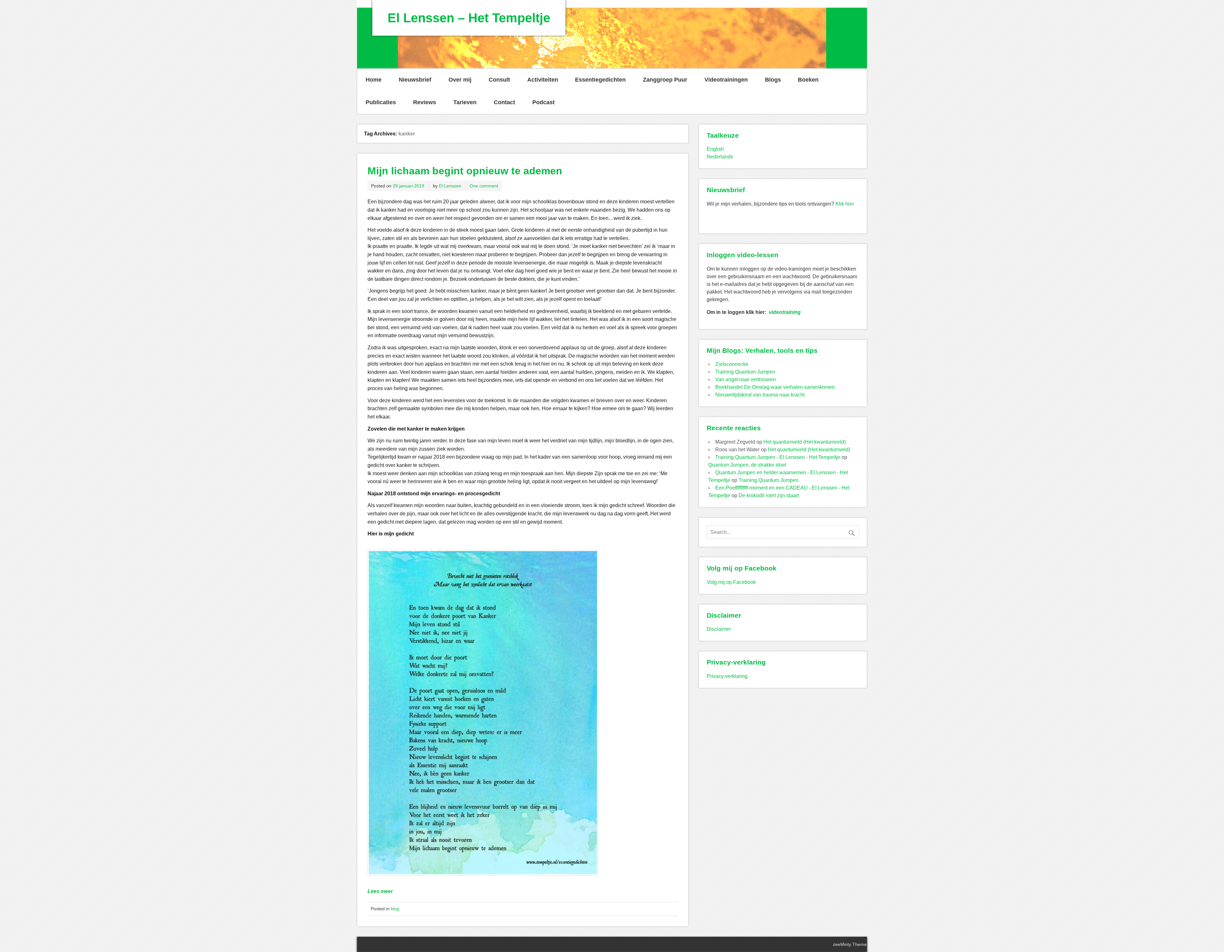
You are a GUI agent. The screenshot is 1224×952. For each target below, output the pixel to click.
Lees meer (380, 891)
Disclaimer (719, 629)
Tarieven (465, 102)
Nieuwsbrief (415, 79)
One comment (484, 185)
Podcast (543, 102)
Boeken (808, 79)
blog (395, 908)
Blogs (773, 79)
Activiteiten (542, 79)
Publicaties (381, 102)
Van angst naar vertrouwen (745, 379)
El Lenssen (450, 185)
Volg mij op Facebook (731, 582)
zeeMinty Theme (850, 944)
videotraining (785, 312)
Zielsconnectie (731, 364)
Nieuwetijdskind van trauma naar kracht (760, 394)
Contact (504, 102)
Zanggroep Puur (665, 79)
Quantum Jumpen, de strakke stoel (747, 465)
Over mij (459, 79)
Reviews (424, 102)
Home (374, 79)
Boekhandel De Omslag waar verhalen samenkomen (775, 387)
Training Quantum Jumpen (745, 371)
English (715, 149)
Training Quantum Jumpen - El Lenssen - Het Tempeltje (777, 457)
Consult (499, 79)
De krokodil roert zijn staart (769, 495)
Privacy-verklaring (727, 676)
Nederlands (720, 156)
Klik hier (844, 204)
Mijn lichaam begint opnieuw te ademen (465, 171)
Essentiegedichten (600, 79)
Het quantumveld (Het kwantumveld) (804, 442)
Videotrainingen (726, 79)
